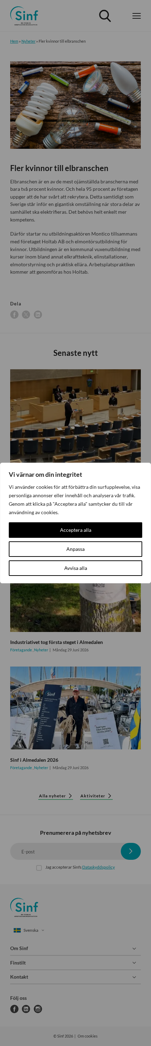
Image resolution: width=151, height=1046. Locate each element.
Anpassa (75, 549)
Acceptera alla (75, 530)
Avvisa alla (75, 568)
